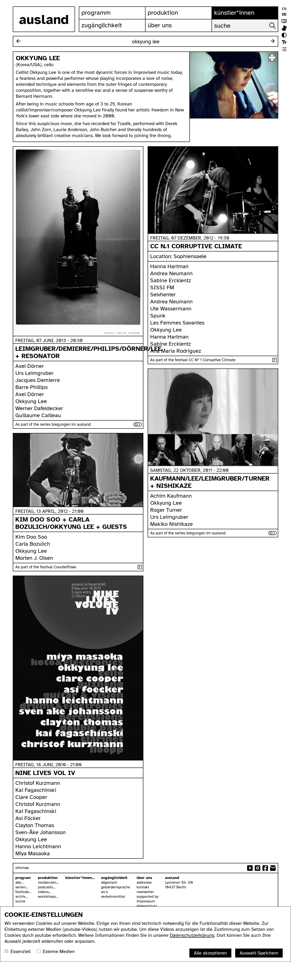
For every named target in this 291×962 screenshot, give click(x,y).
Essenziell (20, 951)
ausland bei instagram (257, 868)
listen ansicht (284, 49)
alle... (19, 882)
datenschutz (147, 906)
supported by (147, 896)
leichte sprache (284, 21)
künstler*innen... (80, 877)
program (23, 877)
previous (18, 41)
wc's (104, 891)
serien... (21, 887)
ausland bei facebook (265, 868)
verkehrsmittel (113, 896)
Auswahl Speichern (259, 953)
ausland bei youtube (250, 868)
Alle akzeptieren (210, 953)
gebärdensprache (115, 887)
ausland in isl (284, 28)
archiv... (21, 896)
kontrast (284, 35)
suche (20, 901)
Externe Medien (59, 951)
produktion (48, 877)
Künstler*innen (234, 13)
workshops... (48, 896)
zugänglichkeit (114, 877)
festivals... (23, 891)
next (273, 41)
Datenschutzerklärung (192, 935)
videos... (44, 891)
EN (284, 8)
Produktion (163, 13)
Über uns (160, 25)
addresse (144, 882)
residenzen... (48, 882)
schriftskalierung (284, 42)
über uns (144, 877)
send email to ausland (273, 868)
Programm (96, 13)
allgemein (109, 882)
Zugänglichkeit (101, 25)
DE (284, 14)
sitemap (22, 867)
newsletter (145, 891)
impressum (146, 901)
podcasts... (46, 887)
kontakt (143, 887)
